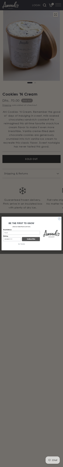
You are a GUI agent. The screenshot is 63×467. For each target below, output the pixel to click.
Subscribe (31, 239)
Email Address (7, 229)
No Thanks (21, 244)
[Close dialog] (59, 218)
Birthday (5, 236)
